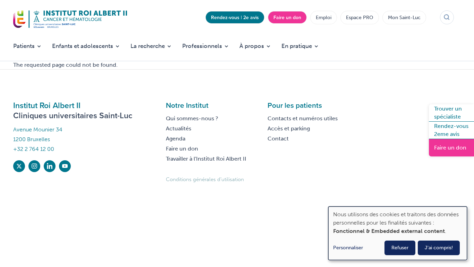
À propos (251, 45)
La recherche (147, 45)
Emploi (323, 18)
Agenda (175, 138)
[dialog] (397, 233)
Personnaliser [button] (348, 248)
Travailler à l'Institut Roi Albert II (206, 158)
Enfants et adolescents (82, 45)
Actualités (178, 128)
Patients (24, 45)
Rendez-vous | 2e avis (235, 17)
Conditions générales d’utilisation (205, 179)
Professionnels (202, 45)
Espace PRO (359, 18)
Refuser (399, 248)
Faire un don (287, 17)
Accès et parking (289, 128)
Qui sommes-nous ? (192, 118)
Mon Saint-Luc (404, 18)
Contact (278, 138)
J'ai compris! (439, 248)
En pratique (296, 45)
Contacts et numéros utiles (303, 118)
